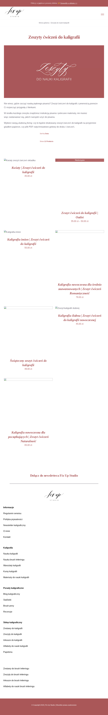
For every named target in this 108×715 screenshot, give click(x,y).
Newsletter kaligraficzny (14, 525)
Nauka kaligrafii (10, 554)
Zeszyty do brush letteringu (15, 674)
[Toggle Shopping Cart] (86, 14)
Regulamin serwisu (12, 513)
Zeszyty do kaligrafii (12, 634)
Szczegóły (13, 162)
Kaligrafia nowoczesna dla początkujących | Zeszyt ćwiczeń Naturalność (28, 437)
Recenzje (7, 612)
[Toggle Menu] (102, 14)
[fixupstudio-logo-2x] (54, 491)
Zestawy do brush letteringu (16, 668)
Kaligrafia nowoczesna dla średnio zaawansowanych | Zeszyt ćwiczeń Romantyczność (80, 289)
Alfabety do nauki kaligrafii (15, 646)
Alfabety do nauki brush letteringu (19, 686)
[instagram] (47, 711)
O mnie (6, 531)
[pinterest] (56, 711)
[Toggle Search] (94, 14)
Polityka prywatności (13, 519)
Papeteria (7, 652)
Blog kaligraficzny (11, 594)
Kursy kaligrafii (10, 571)
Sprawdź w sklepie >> (68, 3)
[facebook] (52, 711)
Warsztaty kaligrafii (12, 565)
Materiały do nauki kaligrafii (16, 577)
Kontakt (6, 537)
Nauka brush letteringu (13, 560)
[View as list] (56, 148)
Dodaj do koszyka (18, 160)
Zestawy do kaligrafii (13, 628)
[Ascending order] (67, 133)
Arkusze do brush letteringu (16, 680)
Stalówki (7, 600)
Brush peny (8, 606)
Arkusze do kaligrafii (12, 640)
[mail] (61, 711)
